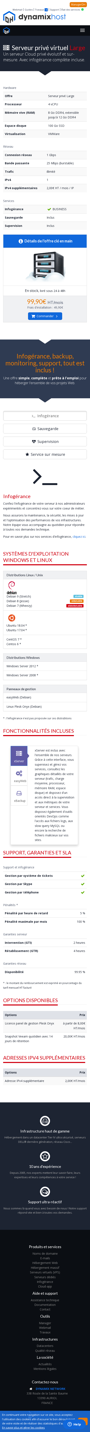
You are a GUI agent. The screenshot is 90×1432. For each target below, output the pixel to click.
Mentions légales (45, 1369)
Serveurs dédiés (45, 1277)
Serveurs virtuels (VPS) (45, 1272)
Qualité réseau (45, 1351)
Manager (45, 1323)
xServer (19, 761)
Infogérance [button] (47, 415)
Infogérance (45, 1282)
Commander (45, 316)
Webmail (17, 9)
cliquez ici (79, 537)
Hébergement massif (45, 1268)
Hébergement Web (45, 1263)
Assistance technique (45, 1300)
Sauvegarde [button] (47, 428)
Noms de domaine (45, 1253)
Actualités (45, 1364)
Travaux (39, 9)
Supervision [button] (47, 441)
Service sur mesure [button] (47, 454)
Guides (29, 9)
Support (54, 9)
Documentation (45, 1305)
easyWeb (20, 781)
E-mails (45, 1258)
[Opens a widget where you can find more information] (74, 1424)
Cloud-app (45, 1286)
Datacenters (45, 1346)
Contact (45, 1309)
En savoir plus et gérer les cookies (23, 1427)
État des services (70, 9)
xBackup (20, 801)
